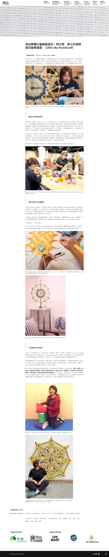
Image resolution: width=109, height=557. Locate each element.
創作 (60, 518)
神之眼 (32, 521)
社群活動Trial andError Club (77, 3)
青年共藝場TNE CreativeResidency (68, 3)
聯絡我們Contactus (103, 3)
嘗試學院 (65, 518)
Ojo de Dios (28, 518)
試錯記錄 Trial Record (95, 3)
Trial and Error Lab (52, 518)
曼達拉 (27, 521)
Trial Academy (42, 518)
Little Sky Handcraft (51, 355)
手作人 (74, 518)
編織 (36, 521)
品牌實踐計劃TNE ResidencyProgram (56, 3)
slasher (35, 518)
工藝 (70, 518)
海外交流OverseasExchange (87, 3)
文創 (78, 518)
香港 (40, 521)
